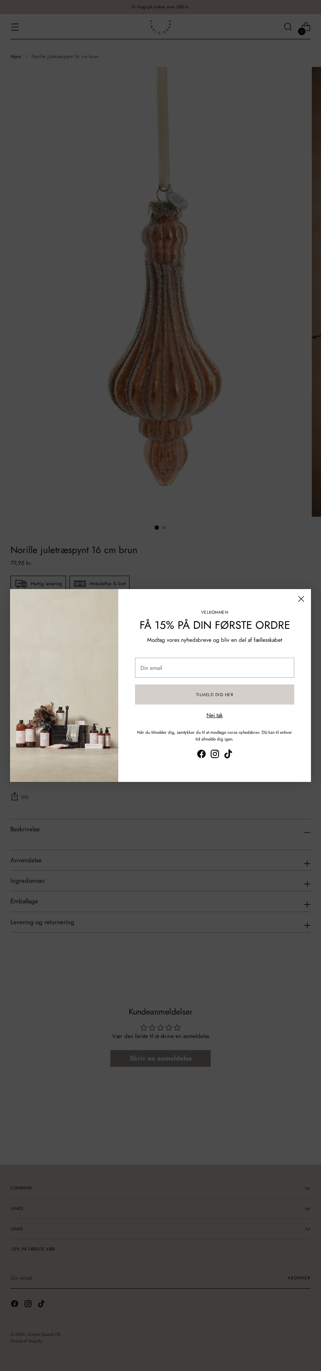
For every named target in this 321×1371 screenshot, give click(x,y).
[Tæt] (301, 598)
